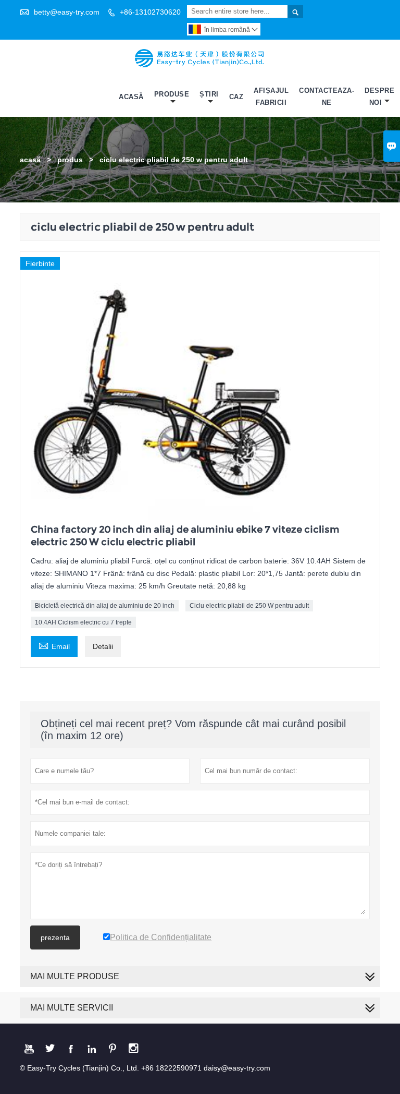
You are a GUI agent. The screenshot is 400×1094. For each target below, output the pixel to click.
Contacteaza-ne (326, 96)
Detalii (103, 646)
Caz (236, 97)
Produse (172, 94)
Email (54, 645)
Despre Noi (379, 96)
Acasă (131, 97)
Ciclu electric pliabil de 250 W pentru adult (249, 605)
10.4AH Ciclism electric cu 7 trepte (83, 622)
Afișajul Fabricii (271, 96)
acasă (30, 159)
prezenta (55, 937)
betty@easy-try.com (66, 12)
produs (70, 159)
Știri (209, 94)
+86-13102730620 (150, 12)
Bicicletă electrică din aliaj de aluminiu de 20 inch (104, 605)
